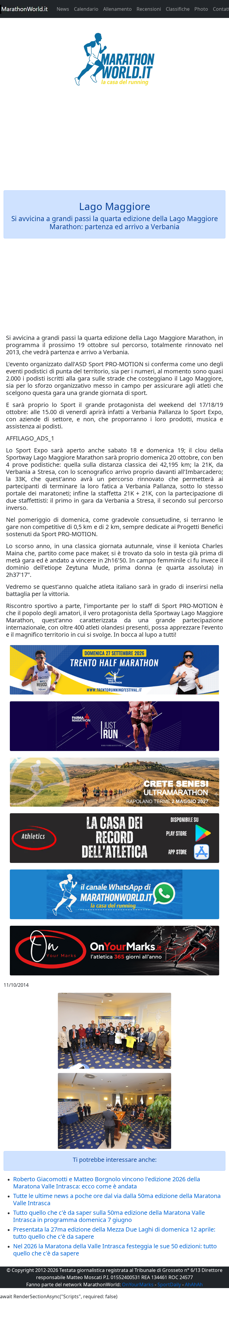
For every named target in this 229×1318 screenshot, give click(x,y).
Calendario (86, 9)
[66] (114, 670)
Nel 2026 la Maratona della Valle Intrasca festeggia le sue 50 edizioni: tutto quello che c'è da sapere (115, 1249)
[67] (114, 782)
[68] (114, 951)
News (63, 9)
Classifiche (178, 9)
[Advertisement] (114, 142)
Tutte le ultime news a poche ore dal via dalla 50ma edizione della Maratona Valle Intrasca (117, 1199)
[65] (114, 894)
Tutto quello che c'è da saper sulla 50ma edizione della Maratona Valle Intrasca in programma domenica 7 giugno (109, 1216)
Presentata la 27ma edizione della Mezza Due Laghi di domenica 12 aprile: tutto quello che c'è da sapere (114, 1233)
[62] (114, 726)
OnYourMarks (138, 1284)
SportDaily (169, 1284)
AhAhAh (194, 1284)
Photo (201, 9)
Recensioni (149, 9)
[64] (114, 838)
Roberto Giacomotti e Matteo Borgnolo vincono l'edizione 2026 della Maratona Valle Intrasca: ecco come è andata (106, 1182)
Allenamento (117, 9)
